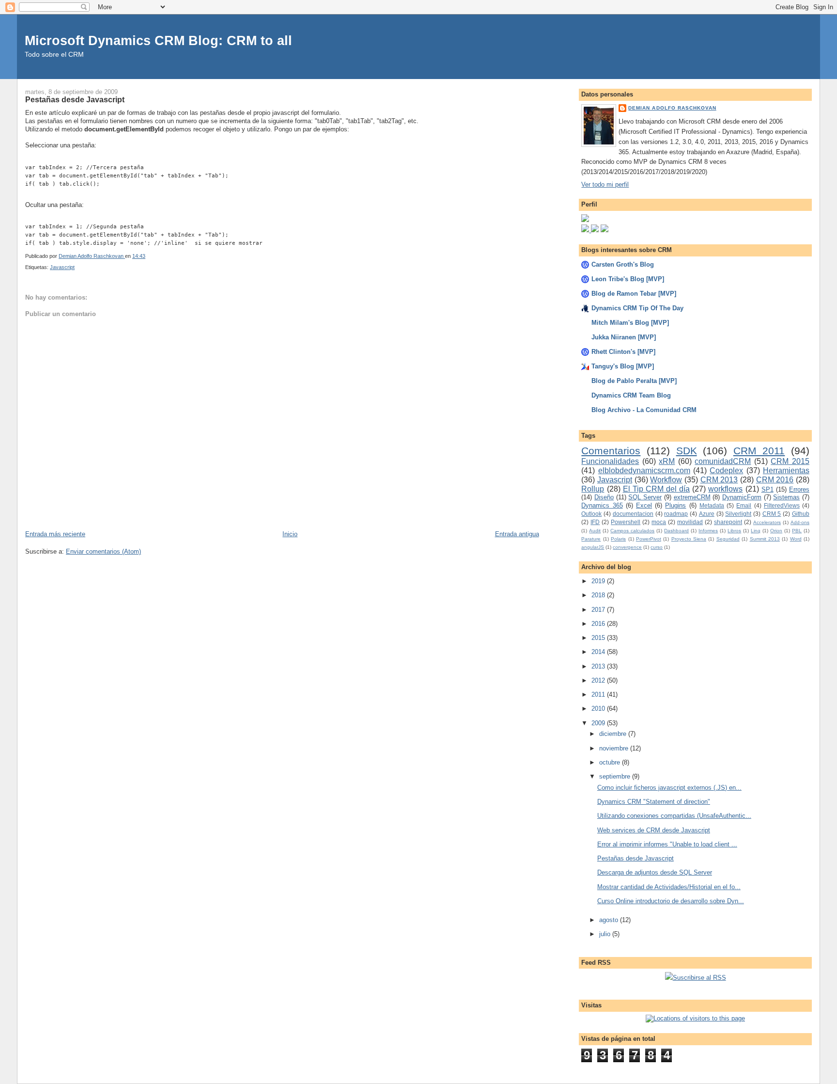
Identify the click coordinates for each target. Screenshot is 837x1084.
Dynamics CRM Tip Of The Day (637, 308)
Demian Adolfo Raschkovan (672, 108)
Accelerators (767, 522)
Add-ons (799, 522)
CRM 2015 (790, 461)
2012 (599, 680)
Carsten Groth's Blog (622, 264)
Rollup (592, 489)
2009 (599, 723)
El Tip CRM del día (656, 489)
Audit (595, 530)
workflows (725, 489)
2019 (599, 581)
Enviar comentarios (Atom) (103, 551)
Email (743, 505)
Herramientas (786, 470)
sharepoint (728, 522)
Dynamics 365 (601, 505)
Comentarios (610, 450)
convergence (627, 547)
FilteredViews (782, 505)
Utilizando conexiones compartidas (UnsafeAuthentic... (674, 815)
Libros (734, 530)
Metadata (711, 505)
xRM (667, 461)
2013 (599, 666)
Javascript (62, 267)
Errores (799, 489)
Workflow (666, 480)
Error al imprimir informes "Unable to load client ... (667, 844)
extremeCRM (692, 497)
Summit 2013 (765, 539)
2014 (599, 651)
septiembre (615, 776)
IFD (595, 522)
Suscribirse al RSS (699, 977)
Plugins (675, 505)
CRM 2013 (719, 480)
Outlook (591, 513)
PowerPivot (648, 539)
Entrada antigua (517, 534)
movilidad (690, 522)
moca (658, 522)
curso (657, 547)
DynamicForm (741, 497)
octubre (610, 762)
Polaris (618, 539)
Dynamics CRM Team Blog (631, 395)
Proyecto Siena (688, 539)
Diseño (604, 497)
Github (800, 513)
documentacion (633, 513)
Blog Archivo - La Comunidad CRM (644, 410)
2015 (599, 637)
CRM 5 (771, 513)
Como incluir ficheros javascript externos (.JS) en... (669, 787)
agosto (609, 920)
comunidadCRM (723, 461)
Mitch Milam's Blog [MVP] (630, 322)
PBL (797, 530)
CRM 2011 (759, 450)
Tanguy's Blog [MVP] (622, 366)
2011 (599, 694)
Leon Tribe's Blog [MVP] (627, 279)
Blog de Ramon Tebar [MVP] (633, 293)
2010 (599, 708)
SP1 (767, 489)
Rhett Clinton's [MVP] (623, 351)
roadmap (676, 513)
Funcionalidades (610, 461)
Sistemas (786, 497)
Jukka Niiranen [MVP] (623, 337)
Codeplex (726, 470)
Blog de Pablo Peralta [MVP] (634, 380)
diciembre (613, 733)
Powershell (625, 522)
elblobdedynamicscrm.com (644, 470)
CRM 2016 (775, 480)
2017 (599, 609)
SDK (686, 450)
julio (605, 934)
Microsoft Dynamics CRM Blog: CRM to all (158, 40)
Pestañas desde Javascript (635, 858)
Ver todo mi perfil (605, 184)
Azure (706, 513)
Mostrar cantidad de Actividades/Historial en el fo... (669, 887)
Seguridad (728, 539)
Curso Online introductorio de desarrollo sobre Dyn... (670, 901)
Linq (755, 530)
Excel (644, 505)
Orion (776, 530)
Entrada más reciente (55, 534)
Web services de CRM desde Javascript (653, 830)
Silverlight (738, 513)
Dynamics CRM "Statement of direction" (653, 801)
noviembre (614, 748)
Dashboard (676, 530)
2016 (599, 623)
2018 (599, 595)
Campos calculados (632, 530)
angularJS (592, 547)
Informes (708, 530)
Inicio (289, 534)
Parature (591, 539)
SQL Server (645, 497)
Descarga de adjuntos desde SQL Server (654, 872)
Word (796, 539)
